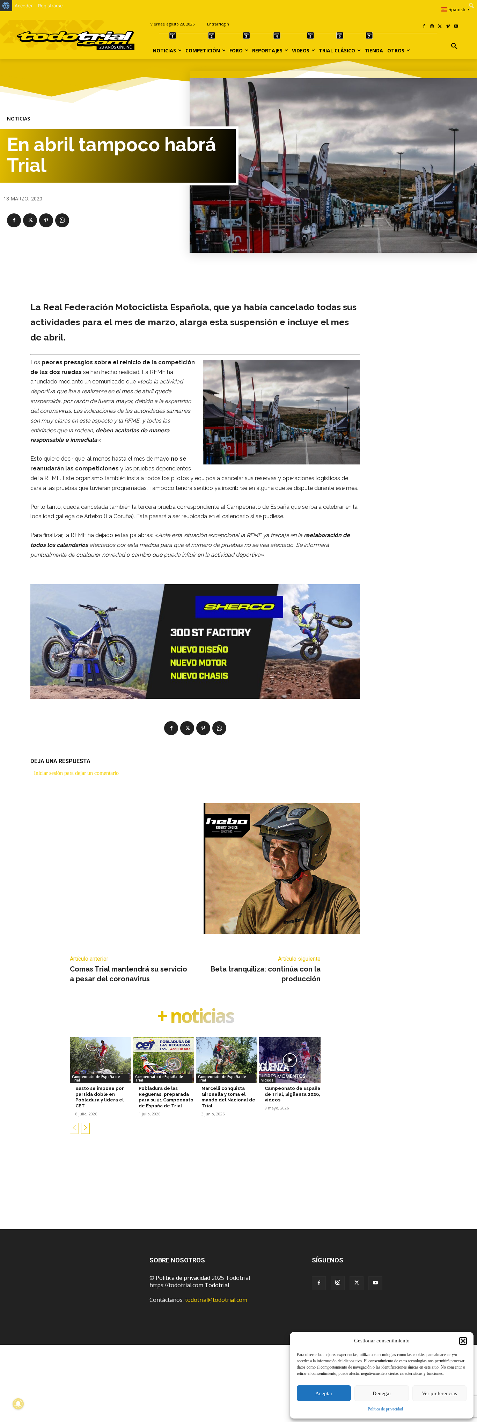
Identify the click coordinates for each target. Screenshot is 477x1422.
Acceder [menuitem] (24, 5)
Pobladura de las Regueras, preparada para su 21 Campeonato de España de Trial (166, 1097)
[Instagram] (432, 27)
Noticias (18, 118)
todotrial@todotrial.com (216, 1300)
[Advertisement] (238, 1192)
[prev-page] (74, 1128)
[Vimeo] (448, 27)
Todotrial (217, 1285)
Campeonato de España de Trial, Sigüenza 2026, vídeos (292, 1094)
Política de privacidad (385, 1409)
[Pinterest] (46, 220)
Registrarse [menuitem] (50, 5)
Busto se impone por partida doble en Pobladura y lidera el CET (99, 1097)
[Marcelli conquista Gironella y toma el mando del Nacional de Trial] (226, 1060)
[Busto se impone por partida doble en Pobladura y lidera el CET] (100, 1060)
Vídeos (267, 1080)
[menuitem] (6, 5)
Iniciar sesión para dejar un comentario (76, 773)
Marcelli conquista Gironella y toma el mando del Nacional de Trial (228, 1097)
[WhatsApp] (62, 220)
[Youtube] (456, 27)
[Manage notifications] (18, 1403)
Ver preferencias (439, 1393)
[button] (463, 1340)
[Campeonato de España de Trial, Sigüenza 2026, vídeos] (290, 1060)
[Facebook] (424, 27)
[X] (440, 27)
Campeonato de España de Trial (96, 1078)
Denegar (382, 1393)
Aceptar (323, 1393)
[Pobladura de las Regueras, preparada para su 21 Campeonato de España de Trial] (164, 1060)
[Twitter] (357, 1283)
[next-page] (85, 1128)
